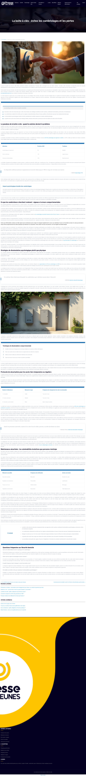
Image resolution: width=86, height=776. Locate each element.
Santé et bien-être (33, 3)
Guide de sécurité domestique (76, 280)
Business (17, 2)
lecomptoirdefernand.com (6, 93)
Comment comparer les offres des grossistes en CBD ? (12, 593)
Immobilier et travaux (41, 3)
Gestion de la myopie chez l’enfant (8, 603)
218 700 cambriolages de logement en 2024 (53, 137)
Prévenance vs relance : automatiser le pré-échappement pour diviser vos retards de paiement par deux (22, 587)
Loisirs (49, 2)
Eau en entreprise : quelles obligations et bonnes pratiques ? (13, 607)
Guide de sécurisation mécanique (75, 429)
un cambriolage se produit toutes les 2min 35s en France (47, 214)
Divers (84, 2)
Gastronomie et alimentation (68, 3)
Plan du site (43, 775)
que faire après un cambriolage (69, 240)
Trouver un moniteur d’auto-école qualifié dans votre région (13, 605)
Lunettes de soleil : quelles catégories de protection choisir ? (13, 591)
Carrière (21, 2)
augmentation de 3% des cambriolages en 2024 (49, 264)
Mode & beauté (59, 3)
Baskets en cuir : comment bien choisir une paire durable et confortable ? (16, 589)
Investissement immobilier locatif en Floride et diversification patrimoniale (69, 582)
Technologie (26, 2)
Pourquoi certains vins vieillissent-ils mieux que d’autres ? (12, 595)
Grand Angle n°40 (79, 172)
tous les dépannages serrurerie (45, 444)
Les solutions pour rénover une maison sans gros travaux (14, 582)
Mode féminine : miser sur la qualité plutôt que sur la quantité (13, 609)
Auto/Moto (54, 2)
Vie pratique (78, 3)
